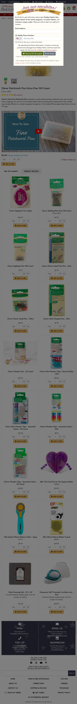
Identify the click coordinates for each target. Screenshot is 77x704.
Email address (20, 28)
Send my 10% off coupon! (33, 53)
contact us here (19, 63)
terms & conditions (37, 50)
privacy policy (51, 50)
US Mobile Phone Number (25, 35)
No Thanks (50, 53)
